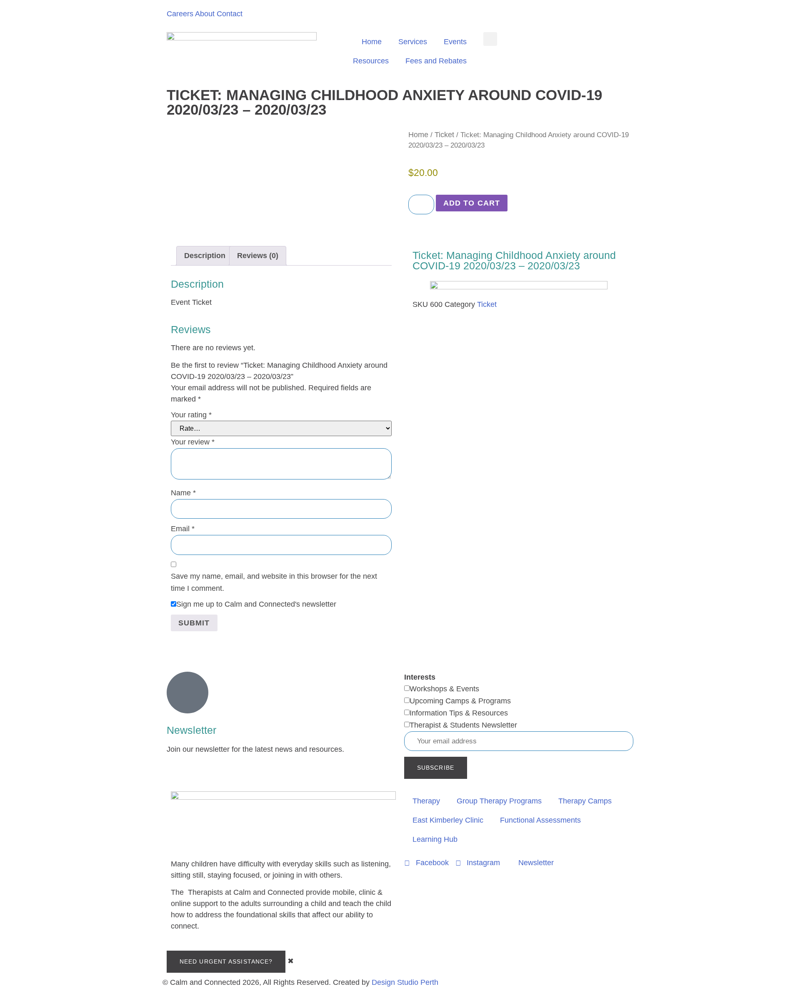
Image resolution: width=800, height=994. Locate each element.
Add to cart (471, 203)
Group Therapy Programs (499, 801)
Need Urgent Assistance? (226, 961)
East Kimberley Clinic (447, 820)
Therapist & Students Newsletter (463, 725)
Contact (229, 14)
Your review (193, 442)
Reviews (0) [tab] (257, 255)
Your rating (191, 415)
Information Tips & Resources (459, 713)
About (205, 14)
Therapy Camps (585, 801)
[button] (490, 39)
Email (183, 529)
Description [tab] (204, 255)
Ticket (444, 135)
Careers (180, 14)
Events (455, 42)
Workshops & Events (444, 689)
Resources (371, 61)
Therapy (426, 801)
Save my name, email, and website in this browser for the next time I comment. (274, 582)
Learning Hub (435, 839)
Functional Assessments (540, 820)
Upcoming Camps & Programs (460, 701)
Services (412, 42)
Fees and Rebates (436, 61)
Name (183, 493)
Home (372, 42)
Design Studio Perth (405, 982)
